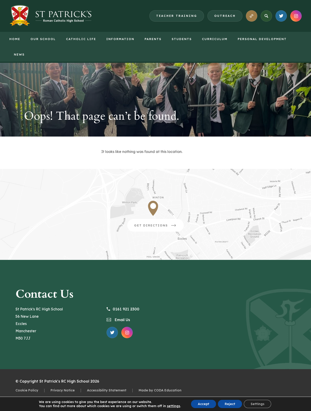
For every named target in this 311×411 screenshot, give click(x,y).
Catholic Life (81, 39)
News (19, 54)
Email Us (122, 319)
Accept (203, 404)
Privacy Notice (63, 390)
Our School (43, 39)
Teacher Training (176, 16)
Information (120, 39)
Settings (257, 404)
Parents (153, 39)
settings (173, 406)
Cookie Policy (26, 390)
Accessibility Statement (106, 390)
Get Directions (159, 227)
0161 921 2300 (126, 309)
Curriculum (214, 39)
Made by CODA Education (160, 390)
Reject (230, 404)
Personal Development (262, 39)
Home (14, 39)
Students (182, 39)
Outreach (225, 16)
